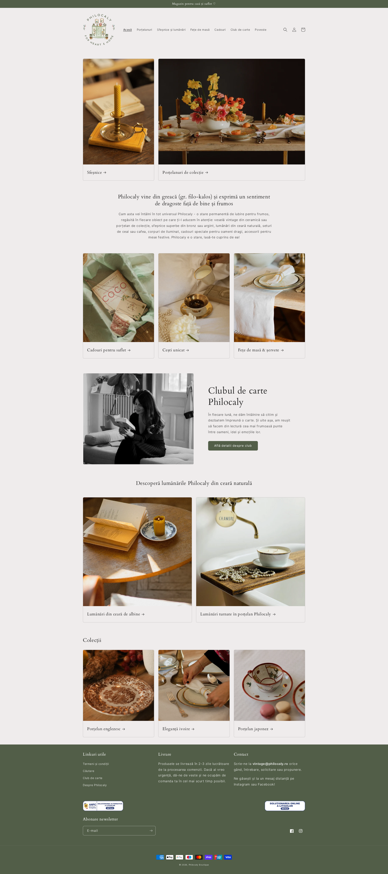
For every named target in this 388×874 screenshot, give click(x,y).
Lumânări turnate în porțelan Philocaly (235, 614)
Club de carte (92, 778)
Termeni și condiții (96, 764)
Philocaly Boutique (199, 864)
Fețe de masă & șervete (258, 350)
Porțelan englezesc (104, 728)
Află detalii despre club (233, 446)
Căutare (88, 771)
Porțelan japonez (253, 728)
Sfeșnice (94, 172)
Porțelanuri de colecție (182, 172)
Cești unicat (173, 350)
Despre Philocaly (95, 785)
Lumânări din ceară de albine (113, 614)
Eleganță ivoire (176, 728)
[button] (285, 29)
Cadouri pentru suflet (106, 350)
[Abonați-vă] (151, 830)
